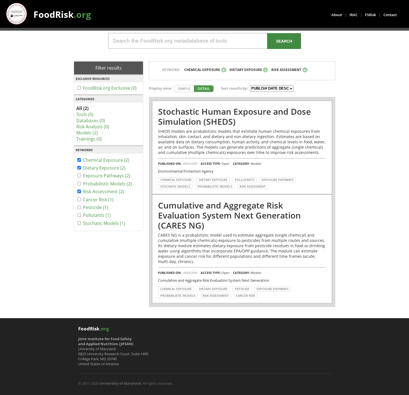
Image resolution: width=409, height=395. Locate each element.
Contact (390, 14)
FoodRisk (62, 14)
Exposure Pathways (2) (106, 176)
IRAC (353, 14)
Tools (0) (84, 114)
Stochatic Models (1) (104, 223)
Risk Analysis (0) (92, 127)
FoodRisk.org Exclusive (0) (110, 88)
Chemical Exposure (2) (106, 160)
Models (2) (87, 133)
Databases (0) (90, 120)
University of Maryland (120, 383)
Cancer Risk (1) (98, 200)
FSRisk (370, 14)
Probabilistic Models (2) (107, 184)
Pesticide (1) (95, 207)
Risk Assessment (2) (103, 191)
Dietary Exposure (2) (104, 168)
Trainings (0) (89, 139)
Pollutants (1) (97, 215)
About (336, 14)
